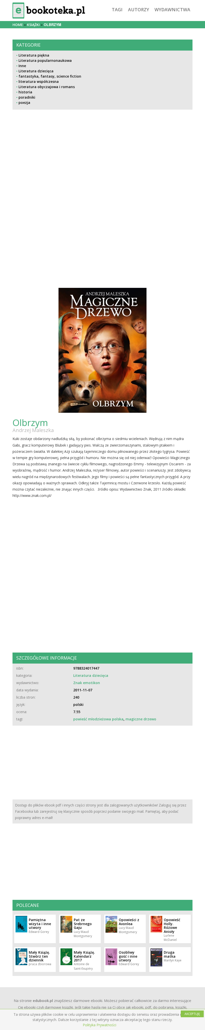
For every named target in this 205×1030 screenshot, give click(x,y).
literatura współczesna (38, 81)
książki (33, 24)
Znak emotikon (86, 682)
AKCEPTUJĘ (192, 1014)
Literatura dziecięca (36, 71)
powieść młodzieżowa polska (98, 719)
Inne (22, 65)
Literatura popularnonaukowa (45, 60)
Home (17, 24)
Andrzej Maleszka (33, 430)
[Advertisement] (102, 164)
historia (25, 92)
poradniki (26, 97)
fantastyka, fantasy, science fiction (49, 76)
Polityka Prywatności (99, 1024)
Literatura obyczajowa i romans (46, 86)
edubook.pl (43, 1000)
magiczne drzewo (141, 719)
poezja (24, 102)
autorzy (138, 10)
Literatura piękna (33, 55)
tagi (117, 10)
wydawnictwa (172, 10)
